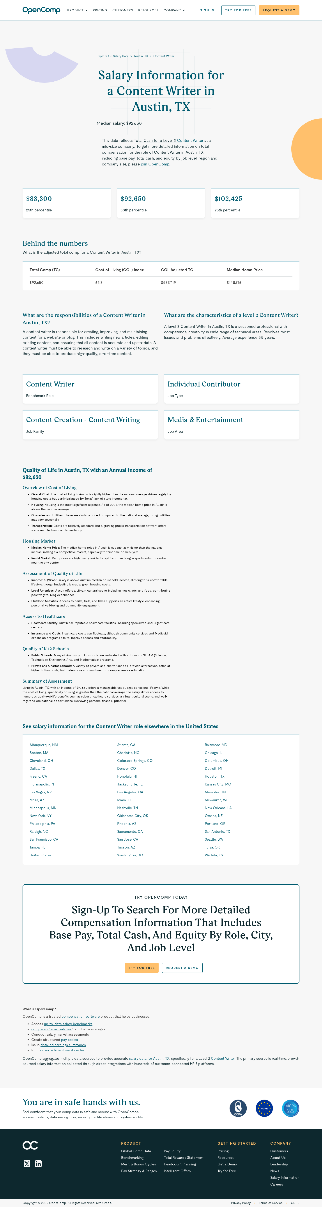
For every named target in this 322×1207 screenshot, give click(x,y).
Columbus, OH (216, 761)
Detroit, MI (213, 768)
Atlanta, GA (126, 745)
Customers (122, 10)
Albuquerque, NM (44, 745)
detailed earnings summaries (63, 1045)
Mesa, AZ (37, 800)
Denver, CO (126, 768)
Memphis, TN (215, 792)
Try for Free (238, 10)
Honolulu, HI (127, 776)
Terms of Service (271, 1203)
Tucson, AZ (126, 847)
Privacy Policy (241, 1203)
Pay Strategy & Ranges (139, 1171)
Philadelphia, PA (42, 824)
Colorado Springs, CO (135, 761)
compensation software (81, 1016)
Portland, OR (215, 824)
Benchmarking (132, 1158)
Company (280, 1143)
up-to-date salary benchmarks (68, 1024)
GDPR (295, 1203)
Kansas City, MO (218, 784)
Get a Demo (227, 1164)
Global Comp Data (136, 1151)
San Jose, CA (127, 839)
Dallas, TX (37, 768)
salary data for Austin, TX (149, 1058)
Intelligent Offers (177, 1171)
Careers (276, 1184)
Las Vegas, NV (41, 792)
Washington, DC (130, 855)
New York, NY (41, 816)
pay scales (69, 1040)
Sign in (207, 10)
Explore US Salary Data (113, 56)
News (274, 1171)
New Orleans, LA (218, 808)
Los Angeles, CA (130, 792)
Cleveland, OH (41, 761)
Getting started (237, 1143)
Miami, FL (124, 800)
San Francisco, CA (44, 839)
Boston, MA (39, 753)
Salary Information (284, 1177)
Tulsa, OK (212, 847)
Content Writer (163, 56)
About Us (278, 1158)
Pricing (100, 10)
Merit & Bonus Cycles (138, 1164)
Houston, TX (215, 776)
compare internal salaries (51, 1029)
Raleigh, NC (39, 831)
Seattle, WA (214, 839)
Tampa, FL (37, 847)
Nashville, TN (127, 808)
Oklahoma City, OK (132, 816)
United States (40, 855)
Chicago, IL (213, 753)
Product (131, 1143)
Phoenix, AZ (126, 824)
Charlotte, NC (128, 753)
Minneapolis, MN (43, 808)
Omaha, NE (214, 816)
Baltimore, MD (216, 745)
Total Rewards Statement (183, 1158)
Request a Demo (279, 10)
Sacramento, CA (130, 831)
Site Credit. (104, 1203)
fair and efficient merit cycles (61, 1050)
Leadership (279, 1164)
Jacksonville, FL (130, 784)
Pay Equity (172, 1151)
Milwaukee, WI (216, 800)
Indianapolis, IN (42, 784)
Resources (148, 10)
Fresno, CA (38, 776)
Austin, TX (141, 56)
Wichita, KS (214, 855)
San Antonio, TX (217, 831)
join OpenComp (155, 164)
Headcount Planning (180, 1164)
